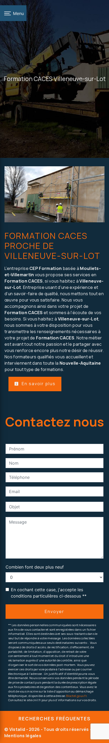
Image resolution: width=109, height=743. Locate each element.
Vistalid (17, 729)
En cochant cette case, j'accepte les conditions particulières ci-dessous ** (49, 593)
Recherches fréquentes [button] (55, 718)
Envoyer (54, 611)
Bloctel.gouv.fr (76, 696)
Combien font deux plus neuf (35, 567)
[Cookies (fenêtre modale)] (1, 739)
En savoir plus (38, 383)
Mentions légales (22, 736)
